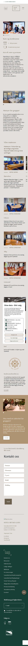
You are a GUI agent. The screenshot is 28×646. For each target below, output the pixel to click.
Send (8, 501)
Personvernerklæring (9, 586)
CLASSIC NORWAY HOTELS (10, 1)
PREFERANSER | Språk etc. (14, 323)
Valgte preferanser (14, 341)
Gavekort (6, 592)
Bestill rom (15, 8)
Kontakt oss (7, 558)
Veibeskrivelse (7, 563)
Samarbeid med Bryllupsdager (12, 578)
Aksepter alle (14, 334)
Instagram (6, 538)
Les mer (6, 438)
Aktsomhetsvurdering (9, 589)
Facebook (6, 536)
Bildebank (6, 569)
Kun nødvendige (14, 338)
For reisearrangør (8, 572)
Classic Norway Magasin (10, 581)
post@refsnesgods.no (9, 528)
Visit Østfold (7, 540)
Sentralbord (7, 526)
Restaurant (6, 561)
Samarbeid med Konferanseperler (12, 575)
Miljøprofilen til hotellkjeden (11, 584)
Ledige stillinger (8, 566)
